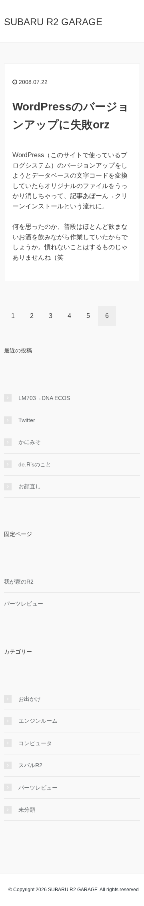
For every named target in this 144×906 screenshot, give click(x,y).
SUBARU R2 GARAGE (53, 21)
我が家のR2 (19, 581)
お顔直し (29, 486)
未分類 (26, 809)
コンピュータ (35, 743)
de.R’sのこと (34, 464)
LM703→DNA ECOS (44, 398)
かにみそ (29, 442)
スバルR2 (30, 765)
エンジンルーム (38, 721)
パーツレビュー (23, 603)
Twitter (26, 420)
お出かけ (29, 699)
